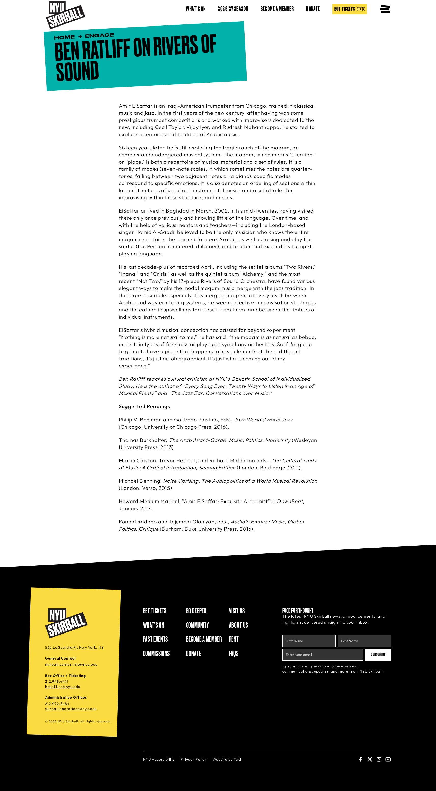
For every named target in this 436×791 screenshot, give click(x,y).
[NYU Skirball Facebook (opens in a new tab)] (361, 759)
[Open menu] (385, 9)
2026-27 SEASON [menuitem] (233, 9)
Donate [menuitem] (313, 9)
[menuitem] (349, 9)
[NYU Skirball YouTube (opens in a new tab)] (388, 759)
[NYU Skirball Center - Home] (65, 15)
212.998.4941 (56, 681)
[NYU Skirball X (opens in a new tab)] (370, 759)
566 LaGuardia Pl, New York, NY (74, 647)
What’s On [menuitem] (196, 9)
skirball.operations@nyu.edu (71, 708)
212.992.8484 (57, 703)
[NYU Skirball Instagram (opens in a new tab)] (379, 759)
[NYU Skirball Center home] (67, 623)
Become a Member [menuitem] (277, 9)
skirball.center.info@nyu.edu (71, 664)
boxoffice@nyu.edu (62, 686)
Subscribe (378, 654)
